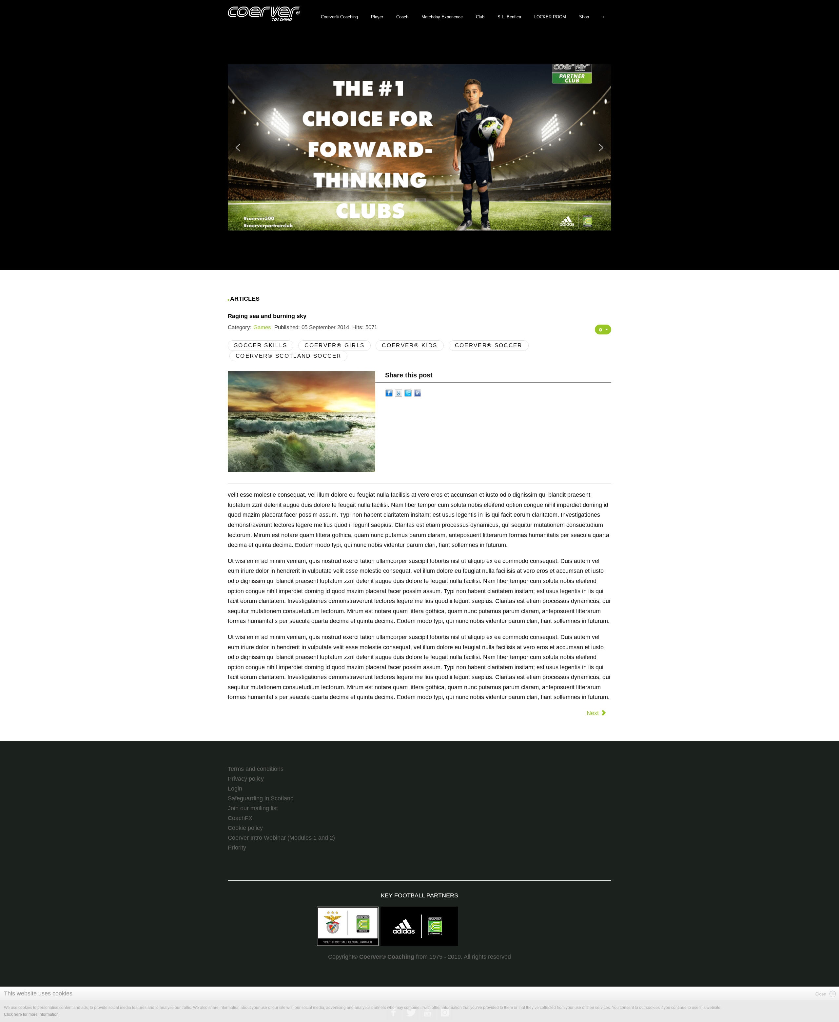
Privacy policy (246, 778)
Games (262, 327)
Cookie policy (245, 828)
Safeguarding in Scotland (261, 798)
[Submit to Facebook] (389, 392)
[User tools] (603, 329)
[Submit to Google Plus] (398, 392)
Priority (237, 847)
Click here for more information (31, 1014)
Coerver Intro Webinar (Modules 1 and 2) (281, 837)
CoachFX (240, 818)
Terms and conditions (255, 769)
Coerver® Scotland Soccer (288, 356)
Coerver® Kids (409, 345)
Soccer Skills (260, 345)
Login (235, 788)
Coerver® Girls (334, 345)
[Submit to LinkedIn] (417, 392)
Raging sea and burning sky (267, 316)
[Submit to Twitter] (408, 392)
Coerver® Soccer (488, 345)
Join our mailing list (253, 808)
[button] (393, 147)
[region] (419, 147)
